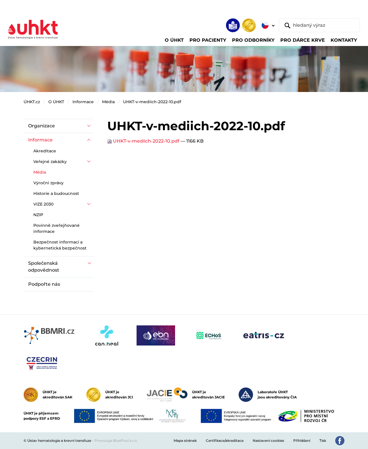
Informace (83, 101)
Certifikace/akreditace (225, 440)
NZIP (38, 214)
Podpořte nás (44, 284)
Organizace (41, 125)
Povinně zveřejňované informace (56, 228)
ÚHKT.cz (32, 101)
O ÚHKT (56, 101)
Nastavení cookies (268, 440)
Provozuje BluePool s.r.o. (116, 440)
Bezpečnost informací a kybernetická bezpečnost (60, 245)
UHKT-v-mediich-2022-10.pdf (152, 101)
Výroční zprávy (48, 182)
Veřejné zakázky (50, 161)
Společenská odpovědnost (43, 266)
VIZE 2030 (43, 204)
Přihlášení (301, 440)
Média (108, 101)
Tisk (322, 440)
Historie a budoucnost (56, 193)
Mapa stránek (185, 440)
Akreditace (44, 150)
